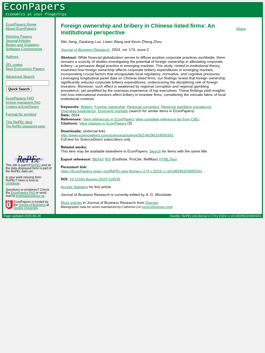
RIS (108, 159)
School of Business (32, 204)
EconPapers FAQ (20, 98)
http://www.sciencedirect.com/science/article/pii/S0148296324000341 (117, 135)
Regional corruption (143, 107)
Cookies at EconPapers (22, 106)
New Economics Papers (25, 69)
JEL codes (14, 65)
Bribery (86, 107)
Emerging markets (113, 111)
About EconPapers (21, 28)
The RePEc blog (19, 122)
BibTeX (98, 159)
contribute (13, 183)
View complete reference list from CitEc (167, 119)
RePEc (36, 165)
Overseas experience (78, 111)
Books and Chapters (22, 45)
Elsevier (151, 203)
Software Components (24, 49)
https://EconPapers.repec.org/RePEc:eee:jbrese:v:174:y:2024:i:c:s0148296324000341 (131, 171)
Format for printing (21, 114)
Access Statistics (74, 187)
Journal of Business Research (85, 50)
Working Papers (19, 36)
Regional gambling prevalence (186, 107)
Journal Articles (18, 41)
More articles (71, 203)
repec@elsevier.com (157, 207)
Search (155, 151)
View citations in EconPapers (102, 123)
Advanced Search (20, 76)
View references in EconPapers (108, 119)
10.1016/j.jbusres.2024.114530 (95, 179)
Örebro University (25, 208)
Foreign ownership (109, 107)
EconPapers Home (21, 24)
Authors (12, 57)
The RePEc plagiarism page (25, 126)
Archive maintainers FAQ (23, 102)
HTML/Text (168, 159)
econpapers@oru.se (30, 195)
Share (241, 29)
